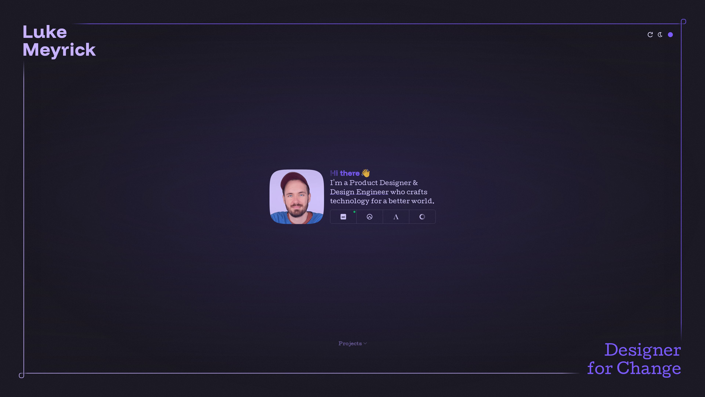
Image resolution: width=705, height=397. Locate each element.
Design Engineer (359, 193)
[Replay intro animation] (650, 35)
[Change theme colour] (670, 35)
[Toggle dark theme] (660, 35)
